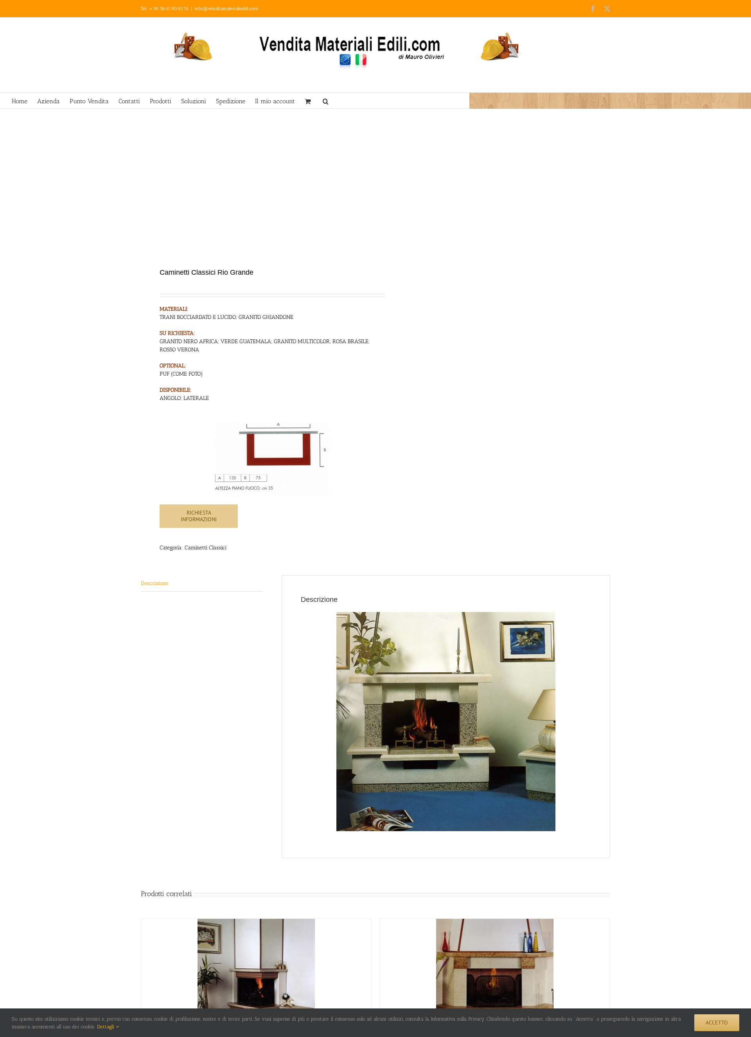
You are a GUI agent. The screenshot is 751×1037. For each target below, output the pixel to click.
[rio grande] (253, 189)
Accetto (717, 1022)
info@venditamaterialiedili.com (226, 8)
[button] (326, 100)
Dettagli (106, 1027)
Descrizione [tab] (154, 583)
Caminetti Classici (205, 547)
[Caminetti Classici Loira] (256, 977)
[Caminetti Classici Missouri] (495, 977)
